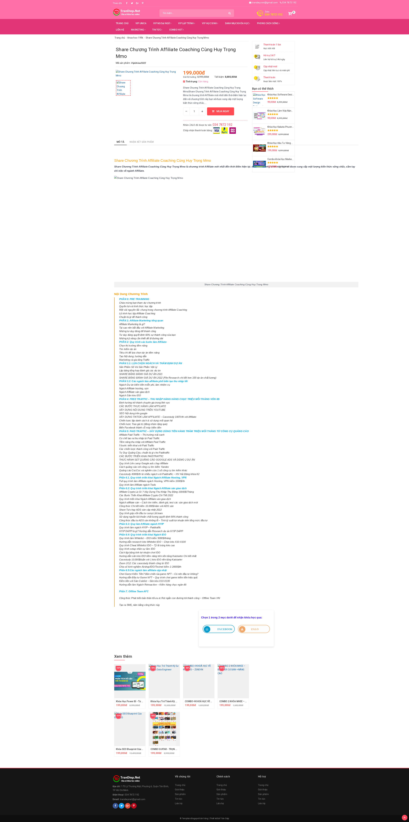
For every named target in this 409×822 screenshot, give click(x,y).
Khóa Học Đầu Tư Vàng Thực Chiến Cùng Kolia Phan (293, 143)
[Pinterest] (142, 3)
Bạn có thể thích (263, 88)
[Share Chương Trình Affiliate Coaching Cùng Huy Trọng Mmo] (123, 88)
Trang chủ (122, 23)
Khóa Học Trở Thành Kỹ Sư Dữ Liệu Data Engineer (176, 701)
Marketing (138, 29)
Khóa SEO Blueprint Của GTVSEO (133, 749)
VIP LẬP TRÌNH (186, 23)
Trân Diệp (224, 818)
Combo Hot (176, 29)
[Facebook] (126, 3)
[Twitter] (132, 3)
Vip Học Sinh (209, 23)
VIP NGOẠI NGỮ (161, 23)
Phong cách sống (268, 23)
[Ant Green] (142, 779)
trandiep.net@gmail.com (264, 2)
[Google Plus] (137, 3)
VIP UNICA (140, 23)
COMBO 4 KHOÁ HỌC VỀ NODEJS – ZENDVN (208, 701)
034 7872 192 (289, 2)
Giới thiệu (180, 789)
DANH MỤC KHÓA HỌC (237, 23)
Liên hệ (120, 29)
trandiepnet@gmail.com (132, 799)
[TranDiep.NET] (127, 12)
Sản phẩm (180, 794)
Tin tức (156, 29)
